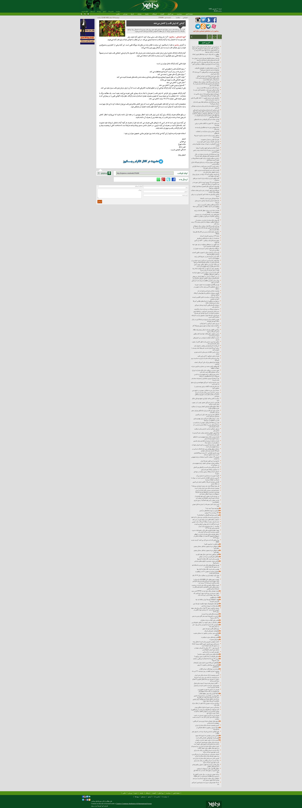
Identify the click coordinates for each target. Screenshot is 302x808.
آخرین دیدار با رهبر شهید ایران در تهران (207, 740)
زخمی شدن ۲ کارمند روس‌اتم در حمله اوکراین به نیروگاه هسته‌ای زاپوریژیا (205, 167)
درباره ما (118, 11)
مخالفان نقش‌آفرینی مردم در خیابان (209, 556)
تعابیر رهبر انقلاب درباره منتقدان (210, 620)
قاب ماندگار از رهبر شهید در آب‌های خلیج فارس (205, 622)
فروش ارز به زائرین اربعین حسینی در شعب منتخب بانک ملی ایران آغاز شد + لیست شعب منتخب (206, 717)
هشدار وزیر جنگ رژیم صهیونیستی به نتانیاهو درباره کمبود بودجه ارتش (206, 437)
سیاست (179, 14)
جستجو (143, 797)
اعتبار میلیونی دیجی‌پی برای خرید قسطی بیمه (206, 642)
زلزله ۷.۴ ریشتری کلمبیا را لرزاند (209, 236)
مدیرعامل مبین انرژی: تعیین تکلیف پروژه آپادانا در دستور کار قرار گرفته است (205, 645)
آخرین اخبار (206, 42)
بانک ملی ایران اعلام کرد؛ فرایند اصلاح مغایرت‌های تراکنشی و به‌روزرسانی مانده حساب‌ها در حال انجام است (207, 78)
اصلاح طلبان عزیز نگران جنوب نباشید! (208, 654)
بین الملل (170, 14)
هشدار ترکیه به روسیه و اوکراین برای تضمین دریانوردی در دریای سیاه (206, 442)
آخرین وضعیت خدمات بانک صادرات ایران (207, 725)
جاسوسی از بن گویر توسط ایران (210, 461)
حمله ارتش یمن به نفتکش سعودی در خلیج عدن (205, 390)
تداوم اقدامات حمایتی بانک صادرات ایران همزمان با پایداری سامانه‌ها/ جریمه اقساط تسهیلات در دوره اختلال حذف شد (207, 492)
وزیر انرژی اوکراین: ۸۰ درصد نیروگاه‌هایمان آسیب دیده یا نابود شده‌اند (206, 454)
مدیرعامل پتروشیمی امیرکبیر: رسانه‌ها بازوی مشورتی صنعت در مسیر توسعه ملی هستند (206, 312)
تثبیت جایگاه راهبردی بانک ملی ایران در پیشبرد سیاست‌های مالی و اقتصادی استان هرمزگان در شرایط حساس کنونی (205, 587)
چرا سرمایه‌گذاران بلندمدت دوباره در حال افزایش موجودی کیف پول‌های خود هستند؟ (207, 155)
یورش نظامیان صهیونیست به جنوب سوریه (207, 284)
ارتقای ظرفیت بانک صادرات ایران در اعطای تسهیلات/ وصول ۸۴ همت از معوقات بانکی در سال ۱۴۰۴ (206, 536)
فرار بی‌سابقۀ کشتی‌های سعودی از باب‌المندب (206, 422)
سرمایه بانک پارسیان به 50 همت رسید (208, 88)
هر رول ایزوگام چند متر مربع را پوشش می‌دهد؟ (205, 486)
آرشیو (104, 11)
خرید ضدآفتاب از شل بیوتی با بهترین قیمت (206, 524)
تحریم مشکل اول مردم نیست (210, 614)
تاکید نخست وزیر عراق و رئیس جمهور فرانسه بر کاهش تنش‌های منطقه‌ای (205, 273)
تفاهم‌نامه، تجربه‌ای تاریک (211, 631)
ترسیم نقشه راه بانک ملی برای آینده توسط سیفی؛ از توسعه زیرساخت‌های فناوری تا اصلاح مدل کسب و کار (206, 679)
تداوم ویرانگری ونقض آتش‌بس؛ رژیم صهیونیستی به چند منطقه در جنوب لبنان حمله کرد (206, 206)
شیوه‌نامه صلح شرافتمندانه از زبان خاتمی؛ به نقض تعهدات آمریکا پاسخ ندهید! (206, 95)
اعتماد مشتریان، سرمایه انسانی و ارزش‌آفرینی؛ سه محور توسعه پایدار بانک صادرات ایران (205, 755)
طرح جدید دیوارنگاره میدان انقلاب (209, 669)
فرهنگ (154, 14)
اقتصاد (162, 14)
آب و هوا (92, 11)
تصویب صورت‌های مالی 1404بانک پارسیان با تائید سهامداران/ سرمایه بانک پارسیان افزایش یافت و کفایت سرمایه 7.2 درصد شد (206, 581)
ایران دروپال (94, 806)
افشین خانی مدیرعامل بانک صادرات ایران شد (206, 758)
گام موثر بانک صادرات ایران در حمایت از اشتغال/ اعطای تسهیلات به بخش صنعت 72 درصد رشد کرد (205, 222)
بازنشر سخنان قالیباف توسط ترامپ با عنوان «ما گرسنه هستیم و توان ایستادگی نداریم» (205, 59)
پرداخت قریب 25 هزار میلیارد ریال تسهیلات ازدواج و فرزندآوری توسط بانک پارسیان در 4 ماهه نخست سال (206, 83)
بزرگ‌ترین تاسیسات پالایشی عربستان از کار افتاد (205, 517)
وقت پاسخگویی (214, 597)
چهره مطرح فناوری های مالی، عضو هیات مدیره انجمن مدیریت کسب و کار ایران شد (205, 531)
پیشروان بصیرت (214, 639)
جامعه (147, 14)
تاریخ (132, 14)
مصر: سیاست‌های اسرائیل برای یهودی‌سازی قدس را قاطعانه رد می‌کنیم (206, 419)
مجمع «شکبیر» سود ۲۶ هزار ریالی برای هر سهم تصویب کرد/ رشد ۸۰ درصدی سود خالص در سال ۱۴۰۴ (205, 610)
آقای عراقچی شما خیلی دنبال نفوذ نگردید (207, 554)
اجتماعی (185, 17)
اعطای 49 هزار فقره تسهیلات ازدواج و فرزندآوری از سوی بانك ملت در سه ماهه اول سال (206, 770)
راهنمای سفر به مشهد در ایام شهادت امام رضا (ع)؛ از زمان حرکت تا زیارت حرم (206, 269)
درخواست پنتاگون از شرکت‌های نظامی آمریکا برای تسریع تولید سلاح (206, 302)
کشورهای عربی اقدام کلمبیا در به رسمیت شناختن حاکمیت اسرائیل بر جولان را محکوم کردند (206, 216)
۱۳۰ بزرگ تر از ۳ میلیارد (212, 513)
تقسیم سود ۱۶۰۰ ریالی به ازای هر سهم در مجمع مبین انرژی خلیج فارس (206, 649)
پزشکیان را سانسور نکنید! (211, 544)
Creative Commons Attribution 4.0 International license (134, 803)
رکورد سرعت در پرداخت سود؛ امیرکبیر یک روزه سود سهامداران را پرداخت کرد (206, 594)
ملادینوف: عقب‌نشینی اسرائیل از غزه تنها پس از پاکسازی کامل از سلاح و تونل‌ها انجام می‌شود (205, 261)
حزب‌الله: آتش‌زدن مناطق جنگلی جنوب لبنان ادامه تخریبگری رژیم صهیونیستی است (206, 265)
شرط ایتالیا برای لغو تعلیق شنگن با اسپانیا (207, 148)
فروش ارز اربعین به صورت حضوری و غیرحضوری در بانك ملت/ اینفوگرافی (208, 690)
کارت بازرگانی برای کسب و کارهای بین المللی (206, 467)
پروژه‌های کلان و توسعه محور (210, 629)
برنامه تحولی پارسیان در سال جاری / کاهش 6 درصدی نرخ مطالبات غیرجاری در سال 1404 (206, 775)
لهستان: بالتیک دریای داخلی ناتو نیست (208, 142)
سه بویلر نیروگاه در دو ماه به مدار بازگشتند (206, 309)
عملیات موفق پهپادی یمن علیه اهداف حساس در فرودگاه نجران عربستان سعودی (205, 450)
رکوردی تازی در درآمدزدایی (211, 652)
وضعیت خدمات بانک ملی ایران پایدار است (207, 488)
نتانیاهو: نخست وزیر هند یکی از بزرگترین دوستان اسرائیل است (207, 415)
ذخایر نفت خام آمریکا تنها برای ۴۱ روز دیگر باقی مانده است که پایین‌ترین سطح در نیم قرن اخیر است (205, 64)
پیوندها (99, 11)
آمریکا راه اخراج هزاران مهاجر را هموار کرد (206, 346)
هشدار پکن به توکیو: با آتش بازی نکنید (208, 356)
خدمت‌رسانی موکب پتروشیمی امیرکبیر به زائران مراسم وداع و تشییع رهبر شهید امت (206, 743)
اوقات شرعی (84, 11)
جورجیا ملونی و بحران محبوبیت (210, 139)
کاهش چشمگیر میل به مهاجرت (210, 637)
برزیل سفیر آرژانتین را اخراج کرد (209, 323)
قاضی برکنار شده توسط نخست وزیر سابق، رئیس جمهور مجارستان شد (206, 171)
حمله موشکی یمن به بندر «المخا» (209, 198)
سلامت (178, 17)
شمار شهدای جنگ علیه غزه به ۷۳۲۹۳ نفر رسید (205, 591)
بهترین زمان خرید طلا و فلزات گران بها (208, 569)
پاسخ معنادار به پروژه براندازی (210, 606)
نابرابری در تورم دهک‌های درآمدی (209, 510)
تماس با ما (110, 11)
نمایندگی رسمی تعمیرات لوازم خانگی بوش (207, 707)
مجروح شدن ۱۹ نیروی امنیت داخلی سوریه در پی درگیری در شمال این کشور (205, 183)
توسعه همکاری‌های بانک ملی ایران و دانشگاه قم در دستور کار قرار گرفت (205, 566)
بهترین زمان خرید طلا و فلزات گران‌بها (208, 559)
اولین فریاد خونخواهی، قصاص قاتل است (207, 738)
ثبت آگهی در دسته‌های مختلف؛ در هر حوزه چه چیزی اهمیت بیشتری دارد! (205, 245)
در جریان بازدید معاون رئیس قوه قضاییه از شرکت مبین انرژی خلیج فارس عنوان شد (207, 497)
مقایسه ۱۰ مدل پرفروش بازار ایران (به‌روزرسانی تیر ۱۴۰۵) (209, 527)
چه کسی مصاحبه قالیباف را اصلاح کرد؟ (208, 515)
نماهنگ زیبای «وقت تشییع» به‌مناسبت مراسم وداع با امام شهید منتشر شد (206, 779)
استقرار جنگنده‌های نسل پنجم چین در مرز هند (205, 519)
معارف (139, 14)
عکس (118, 14)
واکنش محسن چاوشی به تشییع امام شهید (207, 735)
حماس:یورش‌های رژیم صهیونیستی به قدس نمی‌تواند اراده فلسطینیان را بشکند (206, 375)
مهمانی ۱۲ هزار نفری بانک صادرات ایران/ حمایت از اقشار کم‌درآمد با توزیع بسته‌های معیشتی (207, 394)
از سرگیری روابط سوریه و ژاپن (210, 469)
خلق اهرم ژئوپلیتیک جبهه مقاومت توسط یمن (206, 603)
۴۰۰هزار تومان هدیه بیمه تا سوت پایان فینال (206, 683)
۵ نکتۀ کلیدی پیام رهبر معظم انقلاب (209, 693)
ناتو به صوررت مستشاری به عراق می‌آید (207, 476)
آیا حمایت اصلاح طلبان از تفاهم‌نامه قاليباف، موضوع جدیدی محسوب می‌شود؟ (207, 69)
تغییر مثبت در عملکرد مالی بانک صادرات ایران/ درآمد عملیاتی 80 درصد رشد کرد (205, 371)
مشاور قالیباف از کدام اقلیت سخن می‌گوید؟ (206, 656)
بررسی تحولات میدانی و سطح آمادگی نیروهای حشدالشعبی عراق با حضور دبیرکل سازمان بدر (205, 277)
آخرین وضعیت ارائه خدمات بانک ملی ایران (207, 675)
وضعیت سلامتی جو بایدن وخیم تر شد (208, 291)
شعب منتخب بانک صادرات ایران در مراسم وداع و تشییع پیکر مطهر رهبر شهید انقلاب (205, 747)
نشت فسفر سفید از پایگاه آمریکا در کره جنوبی (205, 522)
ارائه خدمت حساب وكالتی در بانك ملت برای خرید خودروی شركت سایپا (206, 751)
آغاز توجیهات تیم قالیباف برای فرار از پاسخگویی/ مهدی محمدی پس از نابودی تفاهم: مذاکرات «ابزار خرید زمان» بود (205, 711)
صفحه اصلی (189, 14)
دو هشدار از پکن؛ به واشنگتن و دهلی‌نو (208, 238)
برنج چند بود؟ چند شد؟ (212, 508)
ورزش (125, 14)
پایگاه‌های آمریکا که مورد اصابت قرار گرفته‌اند (206, 663)
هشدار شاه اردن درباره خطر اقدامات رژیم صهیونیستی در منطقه (206, 211)
